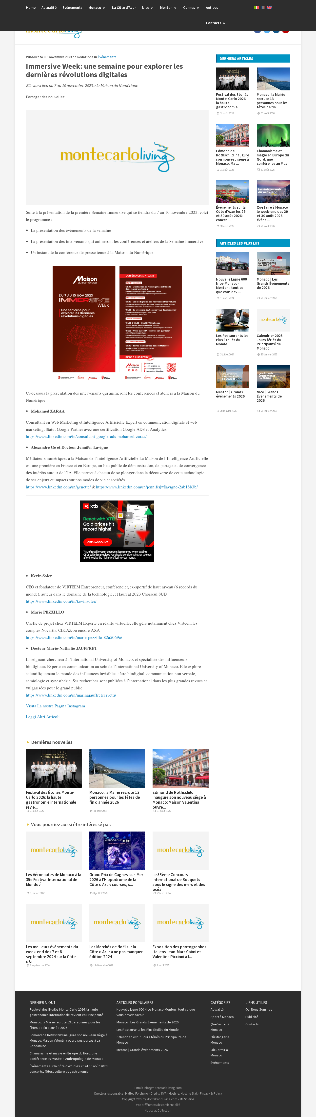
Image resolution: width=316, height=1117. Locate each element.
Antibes (212, 7)
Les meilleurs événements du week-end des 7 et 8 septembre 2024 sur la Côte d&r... (52, 954)
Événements (72, 7)
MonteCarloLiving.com (162, 1099)
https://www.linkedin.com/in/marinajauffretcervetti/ (71, 695)
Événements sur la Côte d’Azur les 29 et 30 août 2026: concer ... (231, 213)
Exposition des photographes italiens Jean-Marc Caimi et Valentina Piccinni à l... (179, 951)
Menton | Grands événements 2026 (230, 394)
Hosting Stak (189, 1093)
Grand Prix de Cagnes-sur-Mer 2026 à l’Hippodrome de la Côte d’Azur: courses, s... (116, 879)
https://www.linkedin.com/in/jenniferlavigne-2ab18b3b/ (146, 487)
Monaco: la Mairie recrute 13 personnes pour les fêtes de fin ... (272, 100)
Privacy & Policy (211, 1093)
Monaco (95, 7)
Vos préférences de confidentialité (158, 1105)
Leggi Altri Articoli (43, 716)
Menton (166, 7)
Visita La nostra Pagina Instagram (55, 706)
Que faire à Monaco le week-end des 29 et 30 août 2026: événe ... (272, 213)
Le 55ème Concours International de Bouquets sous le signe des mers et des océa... (179, 882)
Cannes (189, 7)
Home (31, 7)
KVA (163, 1093)
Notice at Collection (158, 1110)
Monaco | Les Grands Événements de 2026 (273, 283)
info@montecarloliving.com (163, 1088)
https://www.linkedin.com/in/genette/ (58, 487)
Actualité (49, 7)
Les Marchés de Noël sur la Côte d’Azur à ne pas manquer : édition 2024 (116, 951)
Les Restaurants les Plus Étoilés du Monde (232, 339)
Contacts (214, 22)
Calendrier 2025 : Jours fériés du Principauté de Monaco (270, 341)
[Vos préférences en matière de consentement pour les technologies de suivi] (307, 1108)
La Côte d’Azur (124, 7)
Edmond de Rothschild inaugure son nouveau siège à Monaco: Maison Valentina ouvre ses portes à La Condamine (68, 1040)
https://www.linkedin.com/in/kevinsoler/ (61, 601)
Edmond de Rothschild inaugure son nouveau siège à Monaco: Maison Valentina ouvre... (179, 800)
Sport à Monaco (222, 1017)
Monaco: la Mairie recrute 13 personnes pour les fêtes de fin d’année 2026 (114, 797)
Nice (146, 7)
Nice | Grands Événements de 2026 (269, 396)
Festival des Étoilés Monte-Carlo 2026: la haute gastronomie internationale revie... (51, 800)
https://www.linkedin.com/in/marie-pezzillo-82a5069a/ (74, 637)
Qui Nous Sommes (258, 1009)
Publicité (251, 1017)
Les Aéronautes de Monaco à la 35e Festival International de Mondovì (53, 879)
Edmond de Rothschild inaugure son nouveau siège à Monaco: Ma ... (232, 157)
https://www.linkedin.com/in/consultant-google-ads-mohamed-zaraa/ (86, 436)
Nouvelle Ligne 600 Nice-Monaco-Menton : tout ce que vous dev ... (231, 285)
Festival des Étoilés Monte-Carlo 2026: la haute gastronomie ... (232, 100)
